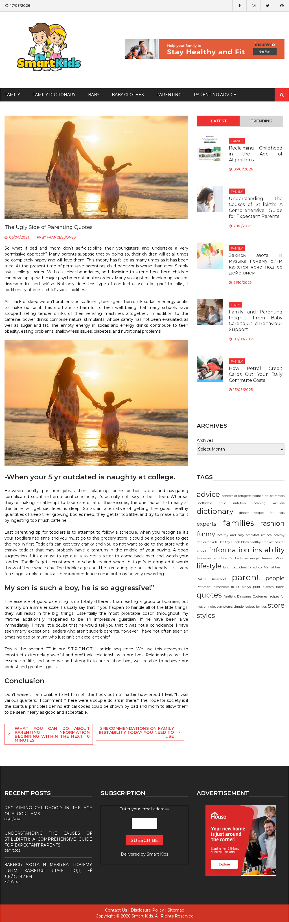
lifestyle (209, 566)
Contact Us (116, 910)
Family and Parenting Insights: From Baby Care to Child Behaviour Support (256, 320)
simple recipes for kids (250, 607)
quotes (209, 594)
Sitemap (176, 910)
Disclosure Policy (147, 910)
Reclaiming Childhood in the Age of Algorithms (256, 154)
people (275, 578)
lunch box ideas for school (242, 567)
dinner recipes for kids (261, 513)
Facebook (239, 5)
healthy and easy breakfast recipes (244, 535)
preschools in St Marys (232, 587)
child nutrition (232, 503)
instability (268, 550)
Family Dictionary (54, 94)
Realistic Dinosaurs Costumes (245, 596)
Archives (205, 440)
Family (237, 141)
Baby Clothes (128, 94)
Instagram (253, 5)
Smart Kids (157, 854)
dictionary (215, 511)
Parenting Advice (215, 94)
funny (206, 534)
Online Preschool (211, 579)
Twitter (267, 5)
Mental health (274, 567)
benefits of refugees (236, 496)
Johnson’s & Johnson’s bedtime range (228, 558)
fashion (272, 523)
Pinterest (282, 5)
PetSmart (204, 587)
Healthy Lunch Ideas (234, 542)
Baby (93, 94)
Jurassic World (273, 558)
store (276, 605)
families (238, 523)
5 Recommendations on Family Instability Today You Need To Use (136, 732)
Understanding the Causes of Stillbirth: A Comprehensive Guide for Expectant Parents (256, 207)
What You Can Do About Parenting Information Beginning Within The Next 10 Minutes (52, 734)
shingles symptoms (218, 607)
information (229, 550)
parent (246, 577)
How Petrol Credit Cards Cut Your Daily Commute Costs (256, 374)
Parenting (168, 94)
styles (206, 615)
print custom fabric (268, 587)
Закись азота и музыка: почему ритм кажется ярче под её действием (256, 264)
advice (208, 494)
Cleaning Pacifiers (268, 503)
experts (206, 523)
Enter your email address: (144, 831)
